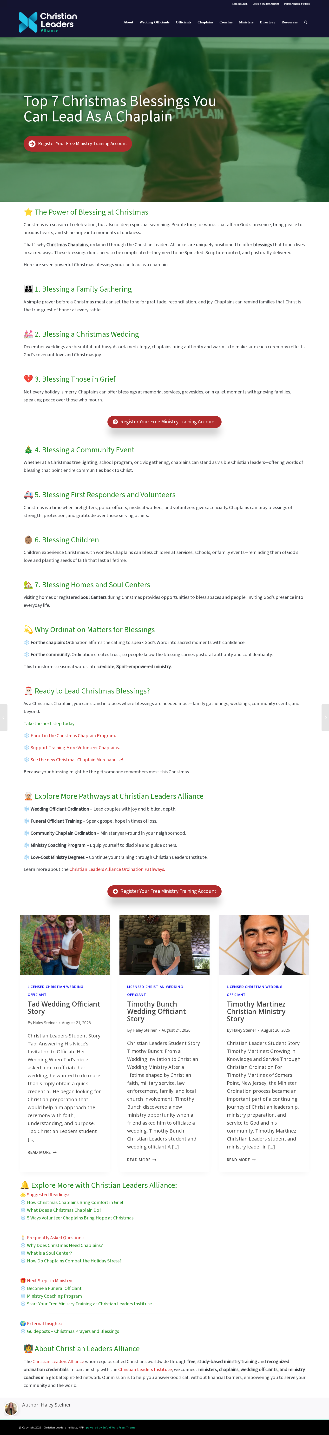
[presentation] (65, 945)
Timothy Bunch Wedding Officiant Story (156, 1011)
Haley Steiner (56, 1404)
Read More (42, 1152)
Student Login (240, 3)
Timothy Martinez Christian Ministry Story (256, 1011)
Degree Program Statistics (297, 3)
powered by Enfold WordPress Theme (111, 1427)
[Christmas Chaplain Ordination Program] (325, 717)
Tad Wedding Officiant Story (64, 1007)
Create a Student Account (266, 3)
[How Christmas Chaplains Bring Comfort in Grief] (3, 717)
